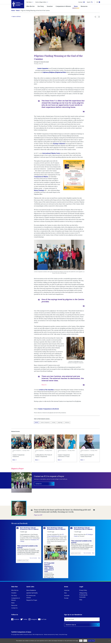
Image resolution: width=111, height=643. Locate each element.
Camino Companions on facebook (48, 409)
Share (39, 558)
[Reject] (109, 640)
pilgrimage (60, 422)
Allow (81, 640)
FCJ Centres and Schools (30, 596)
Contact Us (38, 483)
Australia (66, 595)
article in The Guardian (46, 389)
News (76, 6)
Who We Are (30, 6)
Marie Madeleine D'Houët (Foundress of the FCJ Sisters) (29, 528)
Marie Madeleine (31, 590)
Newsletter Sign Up (71, 624)
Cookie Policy (91, 640)
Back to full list (17, 16)
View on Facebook (33, 558)
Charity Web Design (63, 634)
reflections (67, 422)
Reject (85, 640)
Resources (84, 6)
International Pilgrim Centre (51, 153)
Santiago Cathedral (59, 143)
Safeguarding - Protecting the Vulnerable (83, 595)
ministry (53, 422)
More (14, 459)
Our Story (41, 6)
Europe (36, 422)
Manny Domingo (39, 190)
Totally (56, 634)
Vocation (50, 6)
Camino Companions (42, 68)
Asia (65, 593)
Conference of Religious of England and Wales (54, 72)
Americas (66, 590)
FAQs (80, 600)
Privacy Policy (83, 590)
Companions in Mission (63, 6)
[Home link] (17, 4)
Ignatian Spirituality (32, 593)
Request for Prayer (31, 600)
